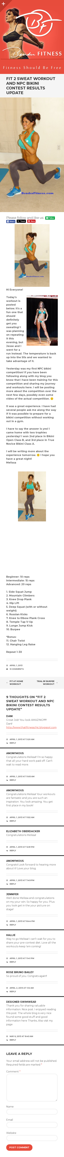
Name (10, 1106)
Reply (13, 743)
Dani (9, 716)
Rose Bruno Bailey (20, 972)
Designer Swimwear (21, 1001)
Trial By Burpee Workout (45, 682)
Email (9, 1119)
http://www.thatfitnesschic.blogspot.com (31, 727)
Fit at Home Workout (16, 682)
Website (11, 1132)
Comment (13, 1071)
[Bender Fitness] (32, 38)
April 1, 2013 (16, 665)
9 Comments (17, 669)
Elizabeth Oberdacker (23, 831)
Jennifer (12, 894)
